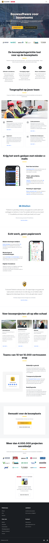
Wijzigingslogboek (6, 529)
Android (4, 245)
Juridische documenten (30, 510)
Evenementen (4, 526)
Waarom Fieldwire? (6, 531)
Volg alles (28, 180)
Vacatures (4, 524)
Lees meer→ (5, 346)
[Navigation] (46, 1)
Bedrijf (3, 522)
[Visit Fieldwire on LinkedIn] (46, 540)
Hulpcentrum (28, 522)
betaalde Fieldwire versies (34, 379)
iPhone (3, 510)
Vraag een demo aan (30, 27)
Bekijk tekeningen (6, 244)
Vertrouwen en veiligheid (30, 513)
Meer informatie (24, 494)
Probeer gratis (17, 27)
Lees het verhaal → (24, 220)
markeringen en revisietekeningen (12, 256)
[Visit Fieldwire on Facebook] (43, 540)
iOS (20, 244)
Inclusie (3, 533)
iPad (3, 513)
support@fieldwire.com (30, 524)
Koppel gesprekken (30, 169)
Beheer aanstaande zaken (31, 191)
